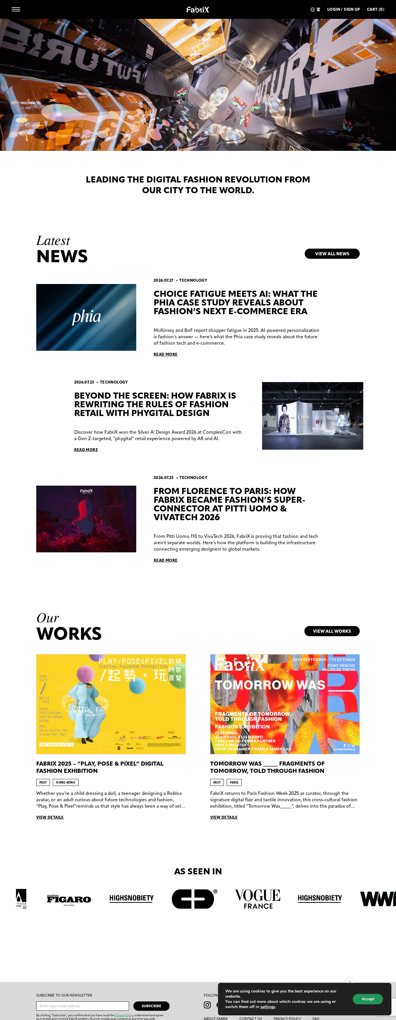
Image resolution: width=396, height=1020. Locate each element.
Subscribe (151, 1006)
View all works (332, 631)
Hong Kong (65, 782)
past (43, 782)
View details (50, 817)
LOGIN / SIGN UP (343, 9)
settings (267, 1007)
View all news (332, 253)
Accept (368, 999)
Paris (234, 782)
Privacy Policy (124, 1015)
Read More (166, 354)
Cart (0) (375, 9)
